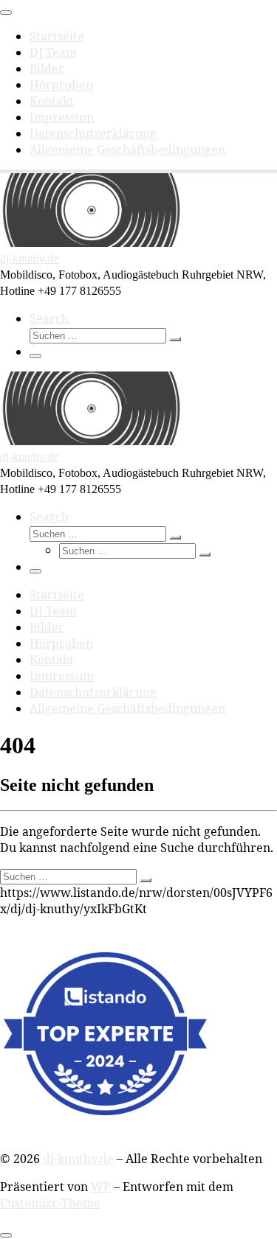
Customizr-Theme (50, 1203)
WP (101, 1187)
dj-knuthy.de (78, 1159)
